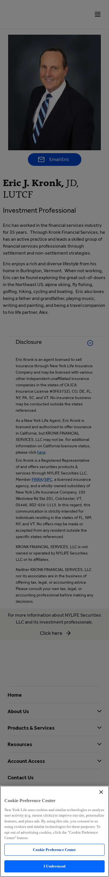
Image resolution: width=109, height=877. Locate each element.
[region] (54, 831)
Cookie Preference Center (54, 850)
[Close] (101, 792)
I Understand (54, 866)
